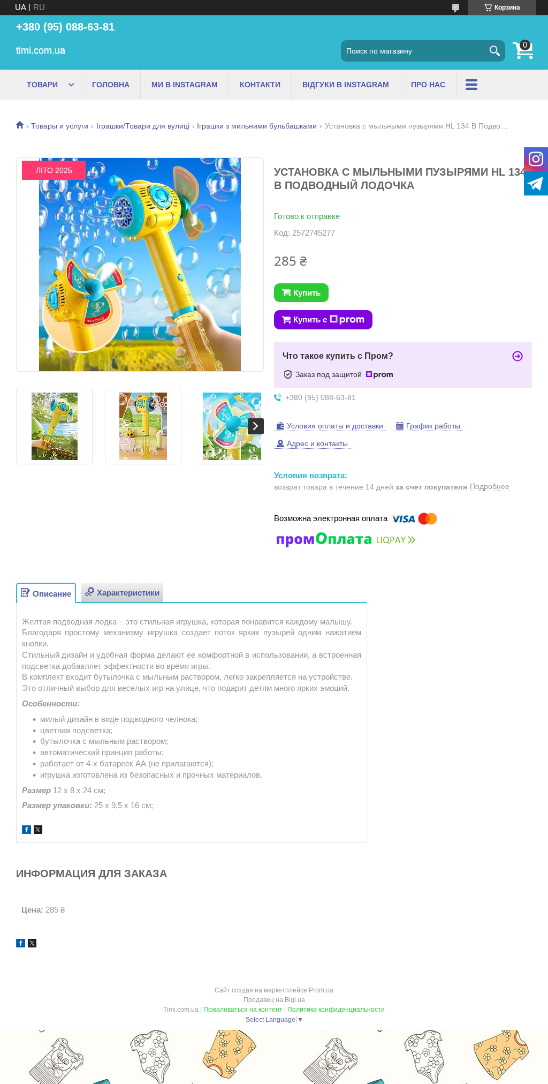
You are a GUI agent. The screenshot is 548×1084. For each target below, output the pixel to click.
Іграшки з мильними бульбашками (257, 126)
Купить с (310, 319)
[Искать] (494, 51)
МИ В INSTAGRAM (184, 84)
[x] (38, 830)
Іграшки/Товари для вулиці (142, 126)
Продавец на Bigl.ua (274, 1000)
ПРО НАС (428, 84)
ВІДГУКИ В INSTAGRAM (345, 84)
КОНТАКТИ (260, 84)
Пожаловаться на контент (243, 1009)
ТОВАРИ (42, 84)
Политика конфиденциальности (336, 1009)
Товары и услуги (59, 126)
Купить (307, 292)
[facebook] (26, 830)
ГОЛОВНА (111, 84)
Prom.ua (321, 990)
